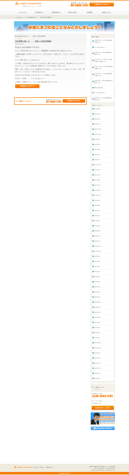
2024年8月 (97, 109)
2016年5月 (97, 220)
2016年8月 (97, 205)
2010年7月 (97, 373)
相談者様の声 (56, 12)
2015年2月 (97, 292)
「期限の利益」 (20, 54)
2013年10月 (97, 348)
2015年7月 (97, 266)
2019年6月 (97, 144)
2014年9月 (97, 317)
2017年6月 (97, 175)
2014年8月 (97, 322)
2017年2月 (97, 185)
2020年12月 (97, 129)
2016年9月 (97, 200)
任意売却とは (39, 12)
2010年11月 (97, 368)
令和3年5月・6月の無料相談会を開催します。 (103, 53)
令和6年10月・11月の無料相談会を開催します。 (103, 41)
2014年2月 (97, 337)
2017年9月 (97, 170)
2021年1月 (97, 124)
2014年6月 (97, 332)
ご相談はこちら (106, 12)
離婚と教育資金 (98, 87)
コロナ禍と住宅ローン (100, 47)
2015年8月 (97, 261)
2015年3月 (97, 287)
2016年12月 (97, 190)
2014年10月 (97, 312)
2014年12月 (97, 302)
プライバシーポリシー (38, 467)
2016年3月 (97, 231)
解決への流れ (72, 12)
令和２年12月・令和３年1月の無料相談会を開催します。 (103, 60)
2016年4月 (97, 226)
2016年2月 (97, 236)
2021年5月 (97, 119)
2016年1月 (97, 241)
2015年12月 (97, 246)
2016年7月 (97, 210)
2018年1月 (97, 159)
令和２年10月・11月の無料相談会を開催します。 (103, 67)
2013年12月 (97, 343)
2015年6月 (97, 271)
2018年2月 (97, 154)
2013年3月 (97, 358)
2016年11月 (97, 195)
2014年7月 (97, 327)
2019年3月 (97, 149)
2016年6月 (97, 215)
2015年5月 (97, 276)
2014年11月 (97, 307)
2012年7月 (97, 363)
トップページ (22, 12)
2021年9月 (97, 114)
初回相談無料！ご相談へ (103, 408)
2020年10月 (97, 134)
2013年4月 (97, 353)
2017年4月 (97, 180)
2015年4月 (97, 281)
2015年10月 (97, 251)
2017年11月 (97, 165)
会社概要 (89, 12)
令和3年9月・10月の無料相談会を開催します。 (103, 81)
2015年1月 (97, 297)
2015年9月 (97, 256)
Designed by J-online (64, 473)
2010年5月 (97, 378)
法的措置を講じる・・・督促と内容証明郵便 (33, 41)
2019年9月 (97, 139)
